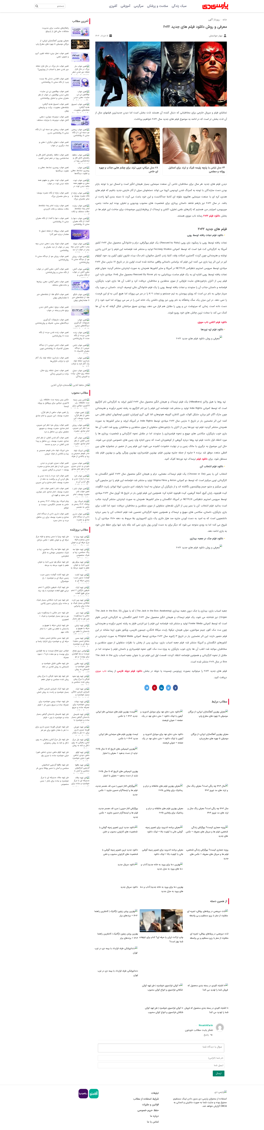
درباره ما (154, 1116)
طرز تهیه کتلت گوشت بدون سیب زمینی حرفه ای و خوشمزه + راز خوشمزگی (54, 578)
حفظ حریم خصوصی (148, 1110)
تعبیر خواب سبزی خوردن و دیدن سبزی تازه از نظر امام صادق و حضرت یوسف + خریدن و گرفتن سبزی (53, 466)
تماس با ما (153, 1122)
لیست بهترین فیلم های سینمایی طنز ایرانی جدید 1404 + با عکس (118, 736)
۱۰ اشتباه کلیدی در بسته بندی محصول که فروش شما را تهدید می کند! (206, 1010)
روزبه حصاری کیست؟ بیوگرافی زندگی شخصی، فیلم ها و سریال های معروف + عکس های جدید (207, 854)
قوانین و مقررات (150, 1104)
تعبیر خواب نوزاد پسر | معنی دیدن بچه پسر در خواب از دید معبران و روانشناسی (52, 247)
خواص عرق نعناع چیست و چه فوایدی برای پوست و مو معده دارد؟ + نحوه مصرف (52, 654)
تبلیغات (155, 1093)
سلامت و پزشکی (157, 6)
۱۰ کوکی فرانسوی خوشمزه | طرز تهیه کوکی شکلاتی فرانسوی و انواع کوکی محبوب (164, 1010)
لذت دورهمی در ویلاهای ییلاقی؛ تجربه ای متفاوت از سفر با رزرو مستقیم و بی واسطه (209, 936)
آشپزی (113, 6)
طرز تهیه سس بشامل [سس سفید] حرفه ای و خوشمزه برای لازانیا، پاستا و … (52, 641)
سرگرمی (138, 6)
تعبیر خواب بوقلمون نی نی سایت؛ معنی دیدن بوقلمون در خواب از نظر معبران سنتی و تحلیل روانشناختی (53, 95)
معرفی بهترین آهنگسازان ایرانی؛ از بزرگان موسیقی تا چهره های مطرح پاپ (209, 736)
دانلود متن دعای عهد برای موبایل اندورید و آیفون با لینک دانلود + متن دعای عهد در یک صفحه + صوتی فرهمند (162, 738)
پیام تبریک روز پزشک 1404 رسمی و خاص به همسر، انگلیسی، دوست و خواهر (53, 504)
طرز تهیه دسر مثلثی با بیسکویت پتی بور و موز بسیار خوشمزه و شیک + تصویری (53, 616)
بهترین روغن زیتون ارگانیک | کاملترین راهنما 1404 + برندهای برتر (117, 936)
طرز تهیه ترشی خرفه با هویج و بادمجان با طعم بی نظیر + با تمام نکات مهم (54, 629)
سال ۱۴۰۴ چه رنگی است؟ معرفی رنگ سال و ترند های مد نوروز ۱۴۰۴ (208, 810)
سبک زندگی (179, 6)
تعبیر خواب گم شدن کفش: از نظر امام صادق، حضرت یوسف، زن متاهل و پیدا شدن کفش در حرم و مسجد (52, 441)
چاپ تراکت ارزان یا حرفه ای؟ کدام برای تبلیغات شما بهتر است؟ (161, 939)
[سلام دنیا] (83, 1098)
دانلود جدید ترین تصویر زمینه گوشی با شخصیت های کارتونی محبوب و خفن (120, 852)
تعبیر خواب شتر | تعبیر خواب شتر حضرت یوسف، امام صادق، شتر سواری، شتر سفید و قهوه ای (52, 492)
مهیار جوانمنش (216, 35)
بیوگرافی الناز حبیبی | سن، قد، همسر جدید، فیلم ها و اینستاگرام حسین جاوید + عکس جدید (118, 813)
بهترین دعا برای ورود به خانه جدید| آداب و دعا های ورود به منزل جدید (161, 889)
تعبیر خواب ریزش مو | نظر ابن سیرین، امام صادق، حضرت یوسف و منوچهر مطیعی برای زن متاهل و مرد (52, 428)
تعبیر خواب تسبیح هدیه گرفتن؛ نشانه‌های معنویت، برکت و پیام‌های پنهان (53, 107)
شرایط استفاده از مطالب (146, 1099)
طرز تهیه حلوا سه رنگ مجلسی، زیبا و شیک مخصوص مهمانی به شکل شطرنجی (53, 552)
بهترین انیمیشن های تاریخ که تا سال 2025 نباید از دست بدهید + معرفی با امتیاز (118, 773)
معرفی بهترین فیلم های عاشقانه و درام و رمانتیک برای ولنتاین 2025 (164, 810)
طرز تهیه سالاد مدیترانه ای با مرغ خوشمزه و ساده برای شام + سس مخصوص (54, 781)
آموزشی (125, 6)
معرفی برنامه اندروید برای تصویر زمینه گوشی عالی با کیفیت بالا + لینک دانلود (162, 852)
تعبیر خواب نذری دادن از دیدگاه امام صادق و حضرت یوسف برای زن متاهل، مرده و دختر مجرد (52, 517)
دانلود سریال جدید (129, 887)
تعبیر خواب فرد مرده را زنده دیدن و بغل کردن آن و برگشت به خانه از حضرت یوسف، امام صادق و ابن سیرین (52, 479)
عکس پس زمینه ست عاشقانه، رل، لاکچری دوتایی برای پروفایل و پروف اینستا (53, 403)
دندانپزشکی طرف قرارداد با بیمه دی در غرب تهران (118, 973)
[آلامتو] (93, 1098)
